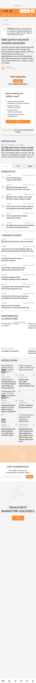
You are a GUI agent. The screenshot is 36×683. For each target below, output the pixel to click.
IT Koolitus (32, 348)
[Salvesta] (34, 175)
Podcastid (24, 15)
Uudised (9, 175)
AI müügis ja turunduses (10, 351)
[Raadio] (15, 681)
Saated (8, 194)
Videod (30, 15)
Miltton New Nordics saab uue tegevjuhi (18, 241)
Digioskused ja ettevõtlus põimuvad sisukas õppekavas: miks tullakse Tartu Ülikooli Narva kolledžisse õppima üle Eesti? (26, 435)
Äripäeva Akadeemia (7, 348)
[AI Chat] (27, 681)
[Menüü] (3, 681)
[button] (14, 476)
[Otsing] (21, 681)
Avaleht (3, 15)
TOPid (17, 15)
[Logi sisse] (33, 681)
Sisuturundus (9, 145)
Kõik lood (11, 15)
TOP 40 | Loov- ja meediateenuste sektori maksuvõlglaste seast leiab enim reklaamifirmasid (8, 384)
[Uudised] (9, 681)
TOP (2, 375)
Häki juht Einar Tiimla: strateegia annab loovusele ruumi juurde (17, 148)
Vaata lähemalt (7, 130)
